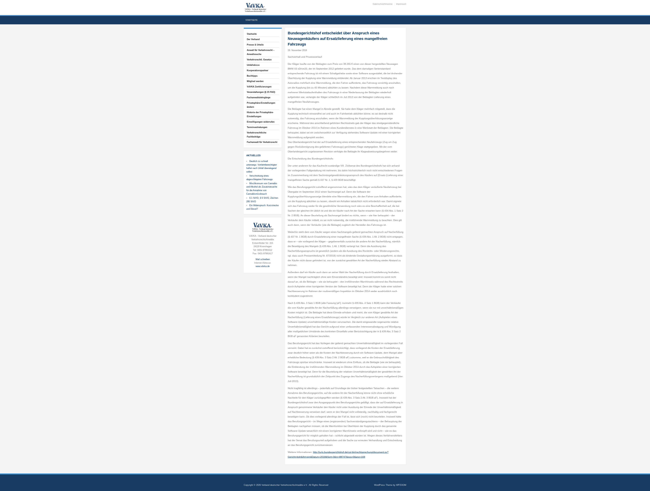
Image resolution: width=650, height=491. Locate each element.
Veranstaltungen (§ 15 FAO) (261, 92)
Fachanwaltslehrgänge (258, 97)
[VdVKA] (255, 7)
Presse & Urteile (255, 44)
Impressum (401, 4)
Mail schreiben (263, 259)
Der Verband (253, 39)
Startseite (251, 20)
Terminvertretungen (257, 127)
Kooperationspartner (257, 70)
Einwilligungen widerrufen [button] (261, 122)
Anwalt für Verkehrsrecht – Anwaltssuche (260, 52)
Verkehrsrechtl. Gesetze (259, 59)
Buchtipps (252, 76)
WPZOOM (401, 485)
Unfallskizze (253, 65)
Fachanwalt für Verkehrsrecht (262, 142)
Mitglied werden (255, 81)
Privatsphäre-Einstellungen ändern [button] (261, 105)
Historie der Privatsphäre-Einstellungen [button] (260, 114)
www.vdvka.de (263, 266)
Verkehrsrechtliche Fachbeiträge (256, 134)
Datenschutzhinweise (383, 4)
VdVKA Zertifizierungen (259, 86)
